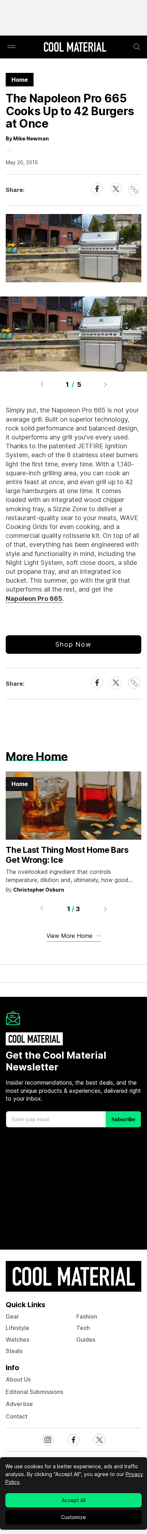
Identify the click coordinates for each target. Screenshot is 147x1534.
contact (16, 1416)
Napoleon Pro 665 (34, 598)
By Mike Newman (27, 138)
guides (85, 1339)
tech (83, 1327)
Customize (73, 1517)
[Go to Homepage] (75, 47)
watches (17, 1339)
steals (14, 1350)
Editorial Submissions (34, 1391)
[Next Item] (105, 384)
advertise (19, 1403)
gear (12, 1316)
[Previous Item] (42, 384)
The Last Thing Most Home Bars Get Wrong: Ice (67, 855)
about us (18, 1379)
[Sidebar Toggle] (11, 47)
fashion (86, 1316)
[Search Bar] (137, 47)
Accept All (74, 1500)
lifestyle (17, 1327)
